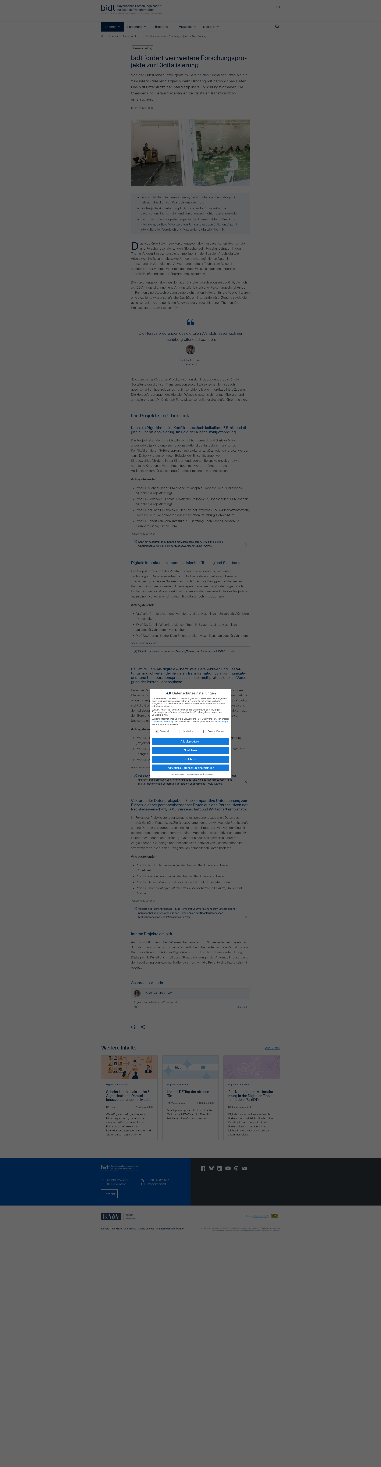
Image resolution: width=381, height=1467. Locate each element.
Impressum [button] (208, 774)
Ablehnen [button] (191, 759)
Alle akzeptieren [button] (190, 741)
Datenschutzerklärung (163, 721)
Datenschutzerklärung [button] (194, 774)
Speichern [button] (190, 750)
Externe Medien (216, 731)
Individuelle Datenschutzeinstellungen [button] (190, 767)
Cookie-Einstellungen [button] (176, 774)
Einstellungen (221, 721)
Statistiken (188, 731)
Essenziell (165, 731)
